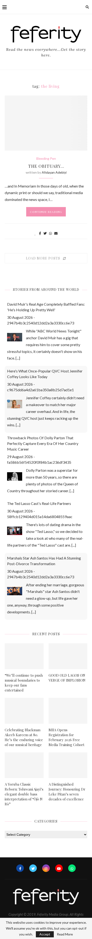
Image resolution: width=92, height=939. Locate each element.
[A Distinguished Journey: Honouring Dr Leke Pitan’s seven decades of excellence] (68, 765)
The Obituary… (46, 166)
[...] (18, 358)
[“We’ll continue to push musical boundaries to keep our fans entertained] (24, 656)
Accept (44, 934)
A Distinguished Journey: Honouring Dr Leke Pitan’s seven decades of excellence (67, 791)
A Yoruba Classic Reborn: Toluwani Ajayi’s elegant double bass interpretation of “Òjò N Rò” (24, 794)
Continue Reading (46, 212)
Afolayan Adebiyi (54, 172)
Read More (65, 934)
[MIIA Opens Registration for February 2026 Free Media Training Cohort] (68, 711)
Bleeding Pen (46, 158)
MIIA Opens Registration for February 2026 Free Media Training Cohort (66, 737)
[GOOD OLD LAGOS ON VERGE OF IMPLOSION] (68, 656)
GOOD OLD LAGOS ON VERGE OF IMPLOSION (67, 678)
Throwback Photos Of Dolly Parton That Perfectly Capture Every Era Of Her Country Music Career (42, 443)
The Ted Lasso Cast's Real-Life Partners (39, 503)
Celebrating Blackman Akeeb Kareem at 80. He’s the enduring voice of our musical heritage (24, 737)
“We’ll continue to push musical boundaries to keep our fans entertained (24, 682)
